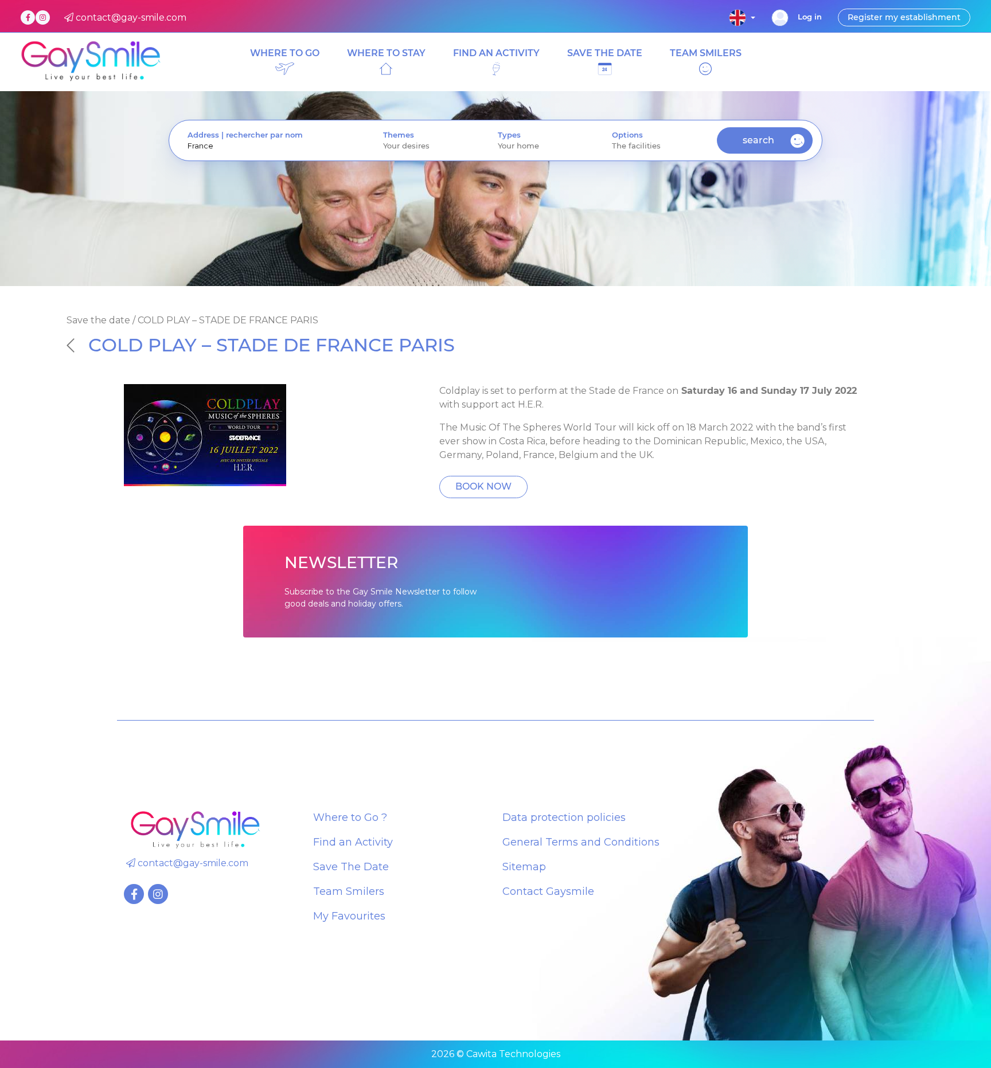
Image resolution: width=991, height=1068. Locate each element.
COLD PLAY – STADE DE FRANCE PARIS (271, 345)
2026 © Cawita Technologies (495, 1054)
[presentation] (267, 145)
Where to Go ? (350, 817)
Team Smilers (348, 891)
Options (627, 135)
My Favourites (349, 916)
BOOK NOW (483, 486)
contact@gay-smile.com (191, 863)
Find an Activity (353, 842)
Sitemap (524, 866)
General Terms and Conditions (581, 842)
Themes (398, 135)
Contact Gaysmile (548, 891)
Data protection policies (564, 817)
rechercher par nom (264, 135)
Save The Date (351, 866)
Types (509, 135)
